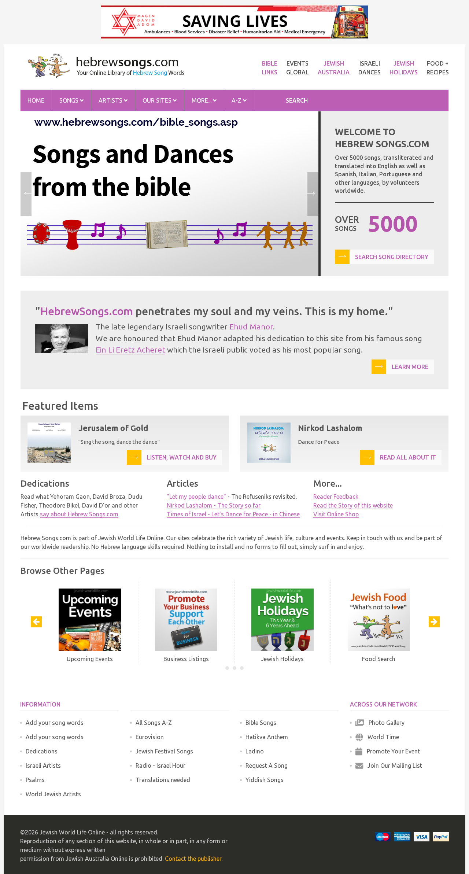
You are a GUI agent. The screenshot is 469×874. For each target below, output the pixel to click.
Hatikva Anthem (266, 737)
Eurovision (150, 737)
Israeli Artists (43, 765)
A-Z (237, 100)
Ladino (254, 751)
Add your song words (55, 722)
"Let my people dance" (196, 496)
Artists (111, 100)
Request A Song (266, 765)
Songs (69, 100)
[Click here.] (169, 193)
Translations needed (163, 780)
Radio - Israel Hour (160, 765)
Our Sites (158, 100)
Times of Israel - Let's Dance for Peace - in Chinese (233, 514)
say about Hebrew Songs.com (79, 514)
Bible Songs (260, 722)
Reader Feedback (335, 496)
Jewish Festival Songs (164, 751)
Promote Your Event (391, 751)
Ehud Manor (251, 326)
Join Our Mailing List (392, 765)
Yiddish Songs (264, 780)
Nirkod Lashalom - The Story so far (214, 505)
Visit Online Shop (336, 514)
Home (35, 100)
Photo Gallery (384, 722)
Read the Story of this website (353, 505)
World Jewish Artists (53, 794)
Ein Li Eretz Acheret (130, 349)
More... (202, 100)
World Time (381, 737)
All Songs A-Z (154, 722)
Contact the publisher (193, 858)
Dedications (42, 751)
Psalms (35, 780)
